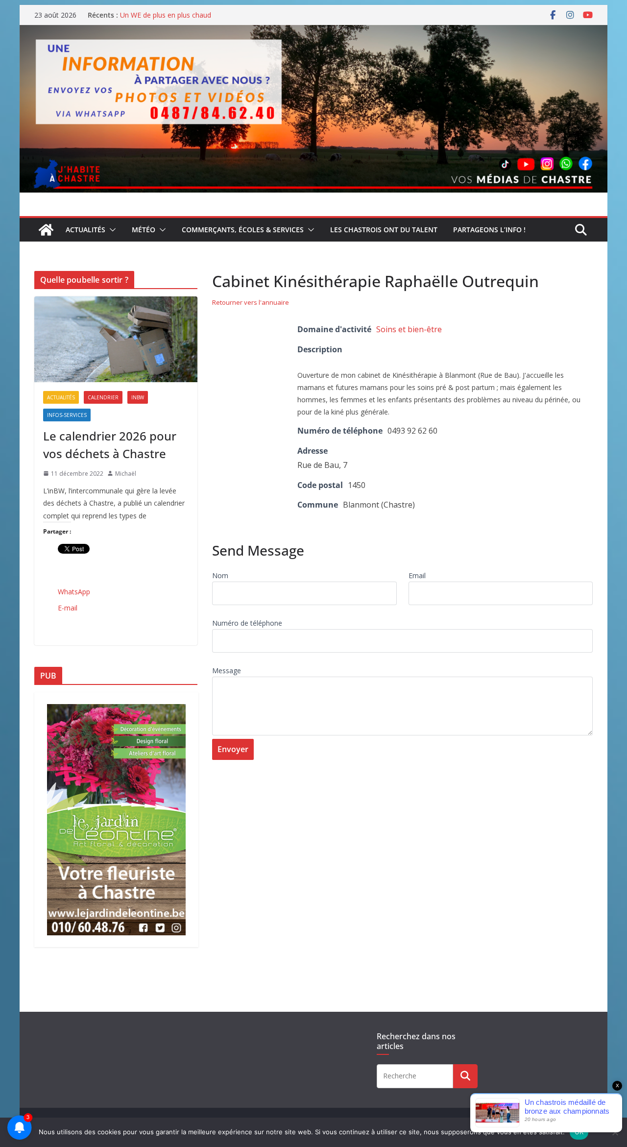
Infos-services (67, 415)
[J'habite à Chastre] (46, 230)
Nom (220, 575)
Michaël (125, 473)
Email (417, 575)
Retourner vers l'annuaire (250, 302)
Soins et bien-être (409, 329)
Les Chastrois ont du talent (383, 229)
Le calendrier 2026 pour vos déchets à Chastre (109, 445)
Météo (143, 229)
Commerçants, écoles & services (243, 229)
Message (226, 670)
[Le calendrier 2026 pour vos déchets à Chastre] (115, 339)
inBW (137, 397)
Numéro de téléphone (247, 623)
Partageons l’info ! (489, 229)
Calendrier (103, 397)
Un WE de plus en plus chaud (165, 15)
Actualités (85, 229)
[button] (110, 230)
